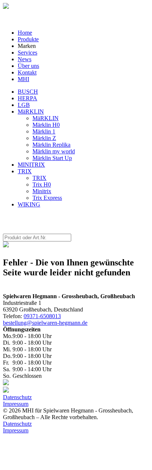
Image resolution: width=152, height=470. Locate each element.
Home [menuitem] (25, 32)
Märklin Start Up (52, 158)
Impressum (15, 404)
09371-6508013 (42, 316)
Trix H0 (41, 184)
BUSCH (28, 91)
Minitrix (41, 191)
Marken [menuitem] (27, 46)
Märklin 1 (43, 131)
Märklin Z (44, 138)
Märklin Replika (51, 145)
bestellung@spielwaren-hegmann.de (45, 323)
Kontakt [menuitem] (27, 72)
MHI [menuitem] (23, 79)
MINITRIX (31, 164)
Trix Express (47, 198)
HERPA (27, 98)
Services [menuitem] (27, 52)
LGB (24, 105)
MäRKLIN (31, 111)
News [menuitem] (24, 59)
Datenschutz (17, 397)
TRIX (25, 171)
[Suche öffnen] (6, 7)
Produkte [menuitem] (28, 39)
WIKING (29, 204)
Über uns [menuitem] (28, 66)
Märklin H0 (46, 125)
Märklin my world (53, 151)
